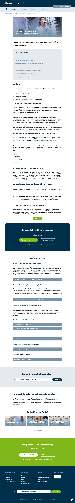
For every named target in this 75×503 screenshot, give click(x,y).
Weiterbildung (8, 475)
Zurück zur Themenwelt (37, 430)
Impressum (22, 499)
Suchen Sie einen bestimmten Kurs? (37, 374)
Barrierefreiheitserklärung (50, 499)
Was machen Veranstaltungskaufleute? (24, 60)
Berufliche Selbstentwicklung (43, 477)
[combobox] (34, 379)
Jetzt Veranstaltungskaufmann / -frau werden (26, 73)
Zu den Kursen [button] (37, 218)
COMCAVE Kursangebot (10, 481)
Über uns (23, 475)
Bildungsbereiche (8, 479)
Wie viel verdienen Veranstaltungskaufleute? (26, 67)
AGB (33, 499)
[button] (62, 6)
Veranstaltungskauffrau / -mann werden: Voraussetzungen (29, 63)
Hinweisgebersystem (39, 499)
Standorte (23, 477)
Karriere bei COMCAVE (26, 483)
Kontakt (23, 481)
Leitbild (22, 479)
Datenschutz (28, 499)
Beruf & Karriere (41, 479)
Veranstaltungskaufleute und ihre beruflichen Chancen (28, 70)
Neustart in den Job (42, 475)
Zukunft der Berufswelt (42, 481)
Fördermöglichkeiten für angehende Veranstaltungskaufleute (29, 77)
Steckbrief (17, 57)
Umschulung (7, 477)
